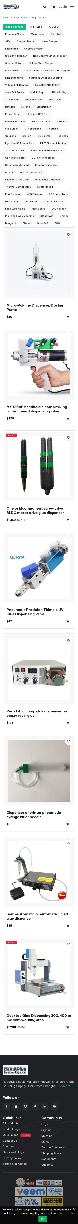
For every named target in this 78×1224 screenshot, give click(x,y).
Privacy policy (12, 1158)
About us (8, 1146)
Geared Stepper (34, 48)
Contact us (10, 1140)
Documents (48, 1159)
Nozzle (9, 172)
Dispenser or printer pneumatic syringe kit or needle (34, 814)
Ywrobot (56, 34)
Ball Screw (11, 70)
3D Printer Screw (53, 201)
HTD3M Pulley (58, 92)
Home (6, 17)
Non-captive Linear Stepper (50, 55)
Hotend (25, 106)
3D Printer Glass (15, 150)
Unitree (64, 215)
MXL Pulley (37, 92)
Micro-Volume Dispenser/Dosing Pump (35, 307)
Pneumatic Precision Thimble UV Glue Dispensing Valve (35, 611)
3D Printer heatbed (43, 157)
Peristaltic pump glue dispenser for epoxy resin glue (37, 713)
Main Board (38, 208)
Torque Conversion (54, 1147)
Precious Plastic (15, 34)
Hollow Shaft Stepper (41, 63)
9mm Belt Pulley (14, 92)
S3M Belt (62, 121)
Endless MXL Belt (15, 121)
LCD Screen (59, 208)
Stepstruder (44, 106)
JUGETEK (54, 26)
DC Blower (44, 135)
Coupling (10, 135)
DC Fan (26, 135)
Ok (42, 1218)
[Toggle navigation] (71, 6)
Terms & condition (15, 1163)
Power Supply (13, 114)
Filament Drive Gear (17, 179)
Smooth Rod (31, 70)
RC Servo (31, 201)
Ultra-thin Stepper (16, 55)
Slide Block (12, 128)
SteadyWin (47, 215)
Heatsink (53, 128)
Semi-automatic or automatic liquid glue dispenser (37, 916)
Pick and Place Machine (19, 215)
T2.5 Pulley (12, 99)
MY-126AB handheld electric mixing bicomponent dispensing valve (37, 409)
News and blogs (13, 1152)
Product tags (11, 1129)
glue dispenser (14, 26)
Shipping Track (51, 1153)
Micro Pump (12, 201)
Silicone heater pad (17, 164)
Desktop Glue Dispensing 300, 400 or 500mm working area (39, 1017)
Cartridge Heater (15, 157)
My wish (46, 1135)
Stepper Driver (14, 63)
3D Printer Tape (58, 194)
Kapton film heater (46, 164)
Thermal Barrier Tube (18, 186)
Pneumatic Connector (48, 179)
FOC (57, 223)
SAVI (8, 41)
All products (21, 17)
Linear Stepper (49, 41)
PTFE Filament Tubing (53, 143)
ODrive (26, 223)
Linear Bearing (14, 77)
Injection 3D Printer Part (19, 143)
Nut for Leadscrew (31, 172)
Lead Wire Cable (15, 208)
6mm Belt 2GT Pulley (47, 84)
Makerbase (38, 34)
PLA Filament (13, 194)
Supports (47, 1164)
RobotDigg (36, 26)
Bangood (10, 223)
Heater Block (45, 186)
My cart (46, 1141)
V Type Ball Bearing (17, 84)
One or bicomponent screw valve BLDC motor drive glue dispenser (35, 510)
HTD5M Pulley (33, 99)
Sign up (46, 1130)
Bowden (10, 106)
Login (63, 6)
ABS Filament (35, 194)
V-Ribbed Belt (33, 128)
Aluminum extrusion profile (47, 150)
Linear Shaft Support (57, 70)
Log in (45, 1124)
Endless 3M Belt (41, 121)
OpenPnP (42, 223)
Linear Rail (11, 48)
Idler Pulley (54, 99)
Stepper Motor (25, 41)
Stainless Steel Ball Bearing (45, 77)
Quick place (16, 1135)
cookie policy (67, 1213)
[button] (44, 6)
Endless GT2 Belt (38, 114)
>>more (64, 1086)
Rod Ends (62, 135)
